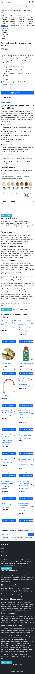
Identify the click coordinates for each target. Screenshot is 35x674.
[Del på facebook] (5, 97)
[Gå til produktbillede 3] (21, 21)
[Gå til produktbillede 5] (4, 33)
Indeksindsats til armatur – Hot (26, 465)
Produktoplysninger (8, 201)
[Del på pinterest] (10, 97)
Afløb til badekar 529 (25, 438)
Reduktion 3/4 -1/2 (7, 363)
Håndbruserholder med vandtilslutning (25, 419)
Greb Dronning (6, 507)
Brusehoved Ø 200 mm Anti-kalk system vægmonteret (8, 442)
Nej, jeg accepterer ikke (20, 309)
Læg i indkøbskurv (17, 93)
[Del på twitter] (7, 97)
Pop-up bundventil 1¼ (8, 328)
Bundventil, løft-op (24, 511)
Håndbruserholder (24, 488)
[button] (26, 2)
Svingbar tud (5, 395)
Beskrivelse (5, 102)
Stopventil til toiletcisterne (5, 487)
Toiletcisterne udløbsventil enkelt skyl (26, 385)
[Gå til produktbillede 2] (13, 21)
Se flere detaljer (10, 213)
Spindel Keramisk (7, 462)
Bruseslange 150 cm (8, 416)
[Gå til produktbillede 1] (4, 21)
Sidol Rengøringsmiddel (26, 363)
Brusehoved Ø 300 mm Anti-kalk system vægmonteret (25, 330)
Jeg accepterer (6, 215)
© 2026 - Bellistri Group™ (17, 671)
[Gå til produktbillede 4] (30, 21)
